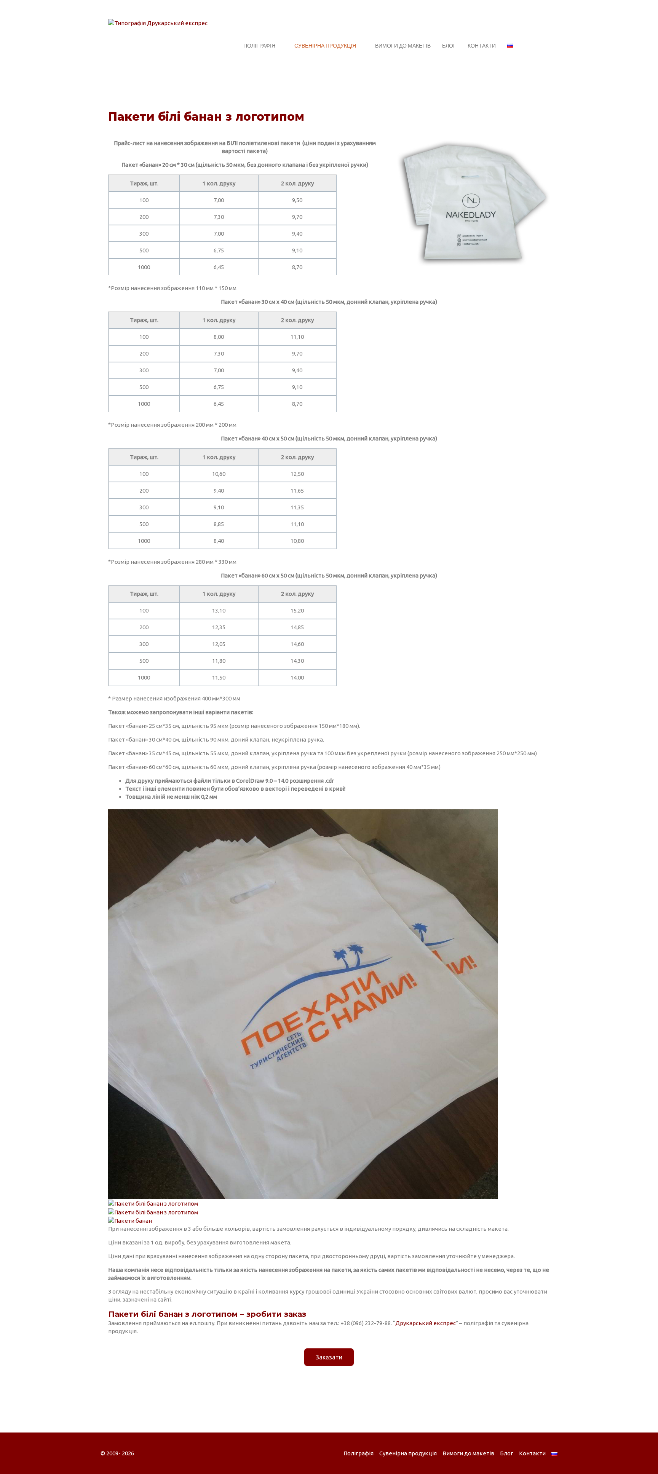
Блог (449, 45)
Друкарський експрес (425, 1323)
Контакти (482, 45)
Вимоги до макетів (403, 45)
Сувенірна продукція (325, 45)
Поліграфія (259, 45)
